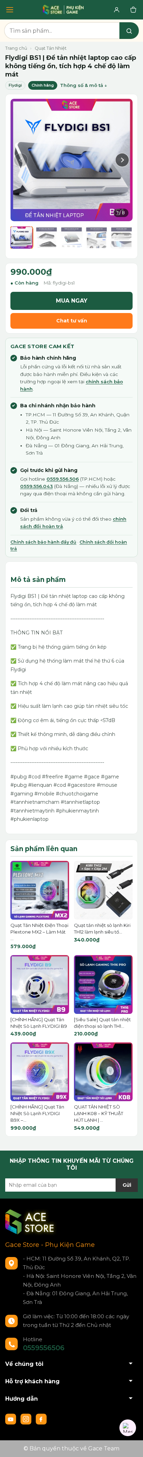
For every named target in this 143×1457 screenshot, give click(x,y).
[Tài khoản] (116, 9)
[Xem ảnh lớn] (71, 160)
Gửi (127, 1185)
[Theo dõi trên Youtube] (11, 1418)
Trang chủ (16, 48)
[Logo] (31, 1222)
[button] (21, 160)
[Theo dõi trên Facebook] (41, 1418)
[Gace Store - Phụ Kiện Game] (63, 10)
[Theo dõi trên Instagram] (26, 1418)
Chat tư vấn (71, 321)
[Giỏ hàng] (133, 9)
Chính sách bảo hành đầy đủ (43, 542)
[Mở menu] (9, 9)
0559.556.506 (63, 479)
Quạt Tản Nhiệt (51, 48)
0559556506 (44, 1348)
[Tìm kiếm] (129, 30)
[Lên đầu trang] (131, 1445)
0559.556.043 (36, 486)
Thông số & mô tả (81, 85)
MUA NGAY (71, 300)
